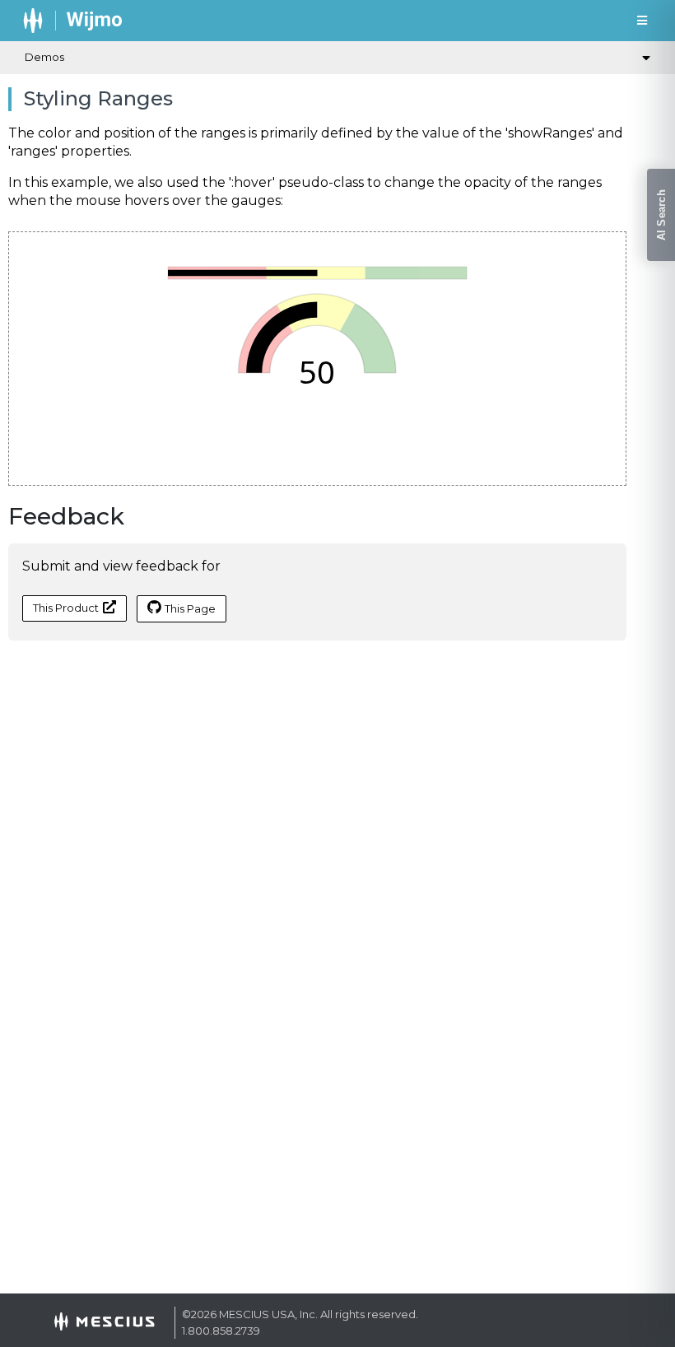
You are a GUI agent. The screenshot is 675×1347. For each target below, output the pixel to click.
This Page (190, 608)
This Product (66, 607)
